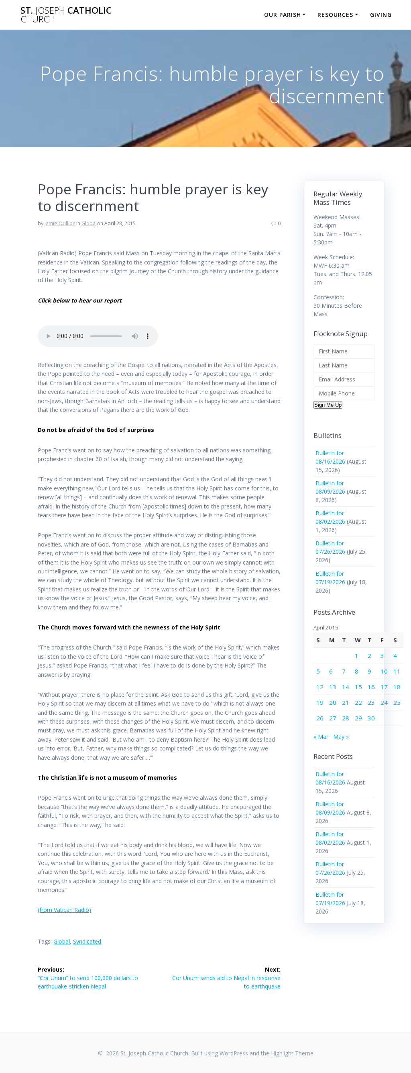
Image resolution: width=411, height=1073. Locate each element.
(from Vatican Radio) (64, 910)
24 (384, 702)
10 (384, 671)
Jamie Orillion (60, 223)
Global (89, 223)
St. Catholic (66, 15)
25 (397, 702)
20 (332, 702)
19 (320, 702)
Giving (381, 14)
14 (345, 687)
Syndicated (87, 941)
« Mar (320, 736)
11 (397, 671)
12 (320, 687)
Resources (335, 14)
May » (341, 736)
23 (371, 702)
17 (384, 687)
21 (345, 702)
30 (371, 718)
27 (332, 718)
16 (371, 687)
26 (320, 718)
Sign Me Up (328, 405)
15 (358, 687)
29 (358, 718)
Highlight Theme (292, 1053)
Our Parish (282, 14)
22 (358, 702)
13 (332, 687)
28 (345, 718)
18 (397, 687)
